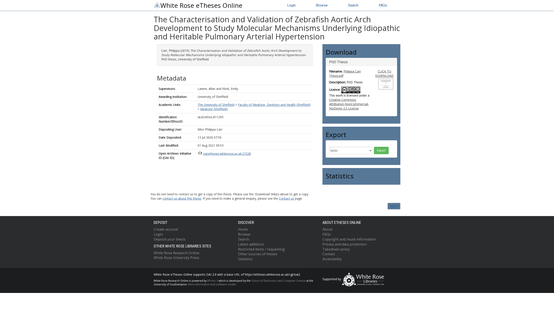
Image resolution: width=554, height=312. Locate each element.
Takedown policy (336, 249)
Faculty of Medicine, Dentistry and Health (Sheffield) (274, 105)
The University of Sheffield (216, 105)
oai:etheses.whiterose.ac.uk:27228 (227, 154)
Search (353, 5)
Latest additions (251, 244)
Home (243, 229)
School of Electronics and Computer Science (278, 280)
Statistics (245, 259)
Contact (328, 254)
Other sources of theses (257, 254)
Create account (166, 229)
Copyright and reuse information (349, 239)
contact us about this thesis (182, 198)
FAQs (383, 5)
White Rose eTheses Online (201, 5)
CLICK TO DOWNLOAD (384, 73)
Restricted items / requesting (261, 249)
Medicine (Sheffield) (214, 109)
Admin (394, 206)
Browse (322, 5)
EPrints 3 (212, 280)
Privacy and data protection (344, 244)
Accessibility (332, 259)
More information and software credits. (212, 284)
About (327, 229)
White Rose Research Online (176, 253)
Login (291, 5)
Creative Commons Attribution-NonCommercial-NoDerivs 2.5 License (349, 104)
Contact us (286, 198)
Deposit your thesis (169, 239)
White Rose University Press (176, 257)
